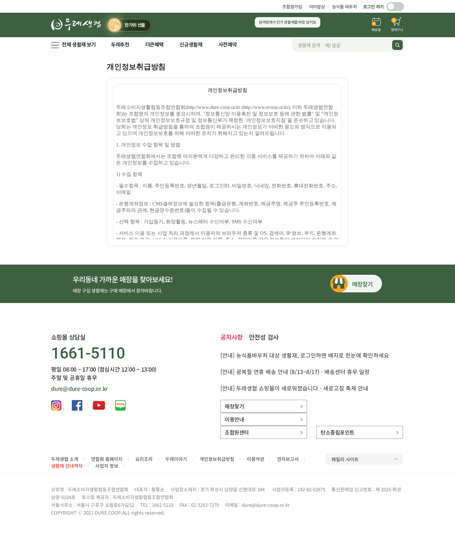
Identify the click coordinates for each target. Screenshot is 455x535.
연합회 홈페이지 (107, 459)
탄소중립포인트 (337, 432)
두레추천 (120, 45)
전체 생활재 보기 (79, 45)
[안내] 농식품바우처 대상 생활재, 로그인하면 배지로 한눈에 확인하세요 (304, 355)
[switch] (395, 6)
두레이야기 (176, 459)
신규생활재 (191, 45)
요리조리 (144, 459)
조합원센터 (237, 432)
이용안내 (234, 419)
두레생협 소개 (64, 459)
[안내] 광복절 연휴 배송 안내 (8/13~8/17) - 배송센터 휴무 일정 (295, 372)
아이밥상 (317, 6)
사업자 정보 (106, 465)
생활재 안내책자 (67, 465)
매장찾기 (234, 406)
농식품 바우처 (344, 6)
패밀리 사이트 (345, 459)
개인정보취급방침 (217, 459)
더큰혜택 (154, 45)
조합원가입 (292, 6)
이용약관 (255, 459)
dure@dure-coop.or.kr (79, 388)
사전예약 (228, 45)
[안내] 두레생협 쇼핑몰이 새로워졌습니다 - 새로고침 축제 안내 (294, 388)
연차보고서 (288, 459)
